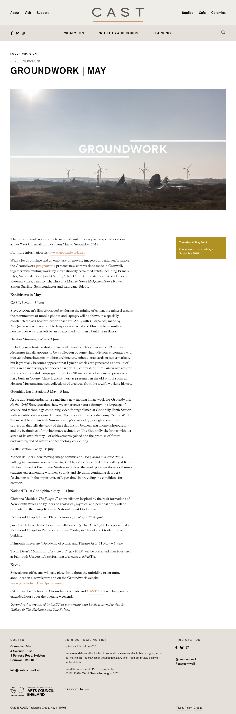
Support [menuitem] (43, 13)
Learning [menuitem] (162, 33)
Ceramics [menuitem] (218, 13)
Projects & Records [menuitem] (118, 33)
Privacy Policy (184, 707)
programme (45, 266)
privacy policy (148, 657)
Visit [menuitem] (28, 13)
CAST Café (96, 591)
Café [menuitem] (202, 13)
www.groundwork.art (67, 252)
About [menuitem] (14, 13)
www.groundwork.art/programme (37, 583)
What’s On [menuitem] (74, 33)
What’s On (29, 53)
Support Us (74, 689)
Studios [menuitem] (187, 13)
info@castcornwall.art (25, 670)
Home (14, 53)
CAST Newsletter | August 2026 (100, 673)
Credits (198, 707)
